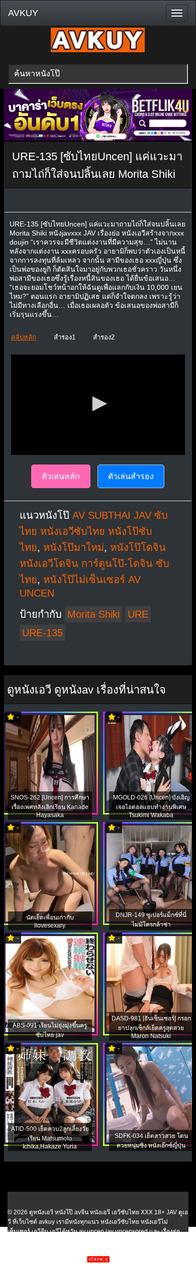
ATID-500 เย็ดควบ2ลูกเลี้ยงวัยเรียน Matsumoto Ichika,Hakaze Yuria (50, 1137)
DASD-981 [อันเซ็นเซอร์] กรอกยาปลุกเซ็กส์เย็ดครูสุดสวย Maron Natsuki (151, 1027)
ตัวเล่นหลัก (61, 476)
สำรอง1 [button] (64, 337)
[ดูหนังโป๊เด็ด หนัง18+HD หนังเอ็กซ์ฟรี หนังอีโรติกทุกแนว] (98, 50)
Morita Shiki (93, 614)
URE (138, 614)
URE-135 (42, 632)
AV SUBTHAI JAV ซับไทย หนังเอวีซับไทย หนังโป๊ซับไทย (94, 531)
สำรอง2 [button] (104, 337)
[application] (98, 405)
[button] (98, 404)
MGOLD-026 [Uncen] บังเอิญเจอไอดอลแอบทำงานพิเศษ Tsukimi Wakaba (151, 806)
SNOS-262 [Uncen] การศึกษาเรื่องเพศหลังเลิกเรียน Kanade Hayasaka (50, 806)
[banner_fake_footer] (98, 1260)
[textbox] (98, 74)
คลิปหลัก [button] (23, 337)
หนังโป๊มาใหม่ (73, 547)
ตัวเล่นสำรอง (131, 476)
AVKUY (23, 13)
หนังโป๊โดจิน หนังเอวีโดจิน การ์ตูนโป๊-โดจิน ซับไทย (94, 563)
